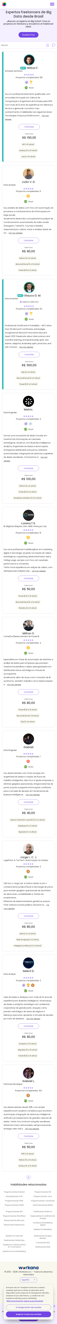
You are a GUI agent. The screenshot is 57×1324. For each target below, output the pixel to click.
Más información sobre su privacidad (25, 1301)
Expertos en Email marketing (14, 1251)
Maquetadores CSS (14, 1196)
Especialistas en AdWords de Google (43, 1217)
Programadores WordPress (14, 1216)
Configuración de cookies (28, 1307)
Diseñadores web (42, 1247)
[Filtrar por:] (48, 45)
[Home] (4, 4)
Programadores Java (43, 1196)
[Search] (53, 45)
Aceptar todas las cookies (28, 1314)
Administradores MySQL (43, 1205)
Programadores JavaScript (42, 1201)
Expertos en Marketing (43, 1229)
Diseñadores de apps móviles (43, 1237)
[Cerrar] (54, 1306)
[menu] (52, 4)
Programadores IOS (42, 1192)
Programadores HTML (14, 1201)
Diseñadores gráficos (43, 1211)
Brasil (31, 88)
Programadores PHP (14, 1211)
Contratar (29, 126)
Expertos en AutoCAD (14, 1236)
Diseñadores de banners (14, 1240)
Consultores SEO (43, 1242)
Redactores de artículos (14, 1220)
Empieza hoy (28, 34)
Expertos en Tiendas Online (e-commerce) (14, 1245)
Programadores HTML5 (14, 1205)
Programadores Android (14, 1192)
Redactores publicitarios (14, 1225)
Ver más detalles (16, 233)
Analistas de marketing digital (42, 1224)
